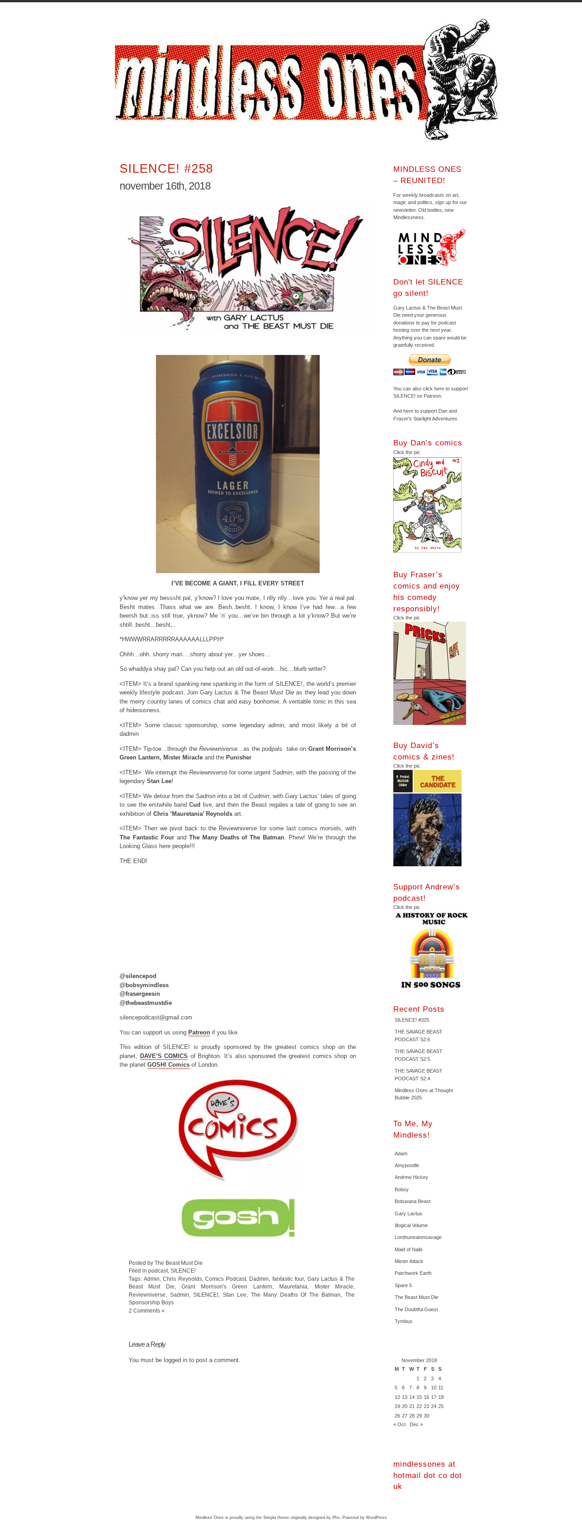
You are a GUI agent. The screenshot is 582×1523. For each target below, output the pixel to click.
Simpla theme (276, 1517)
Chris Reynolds (182, 1279)
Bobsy (402, 1189)
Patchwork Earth (413, 1273)
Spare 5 (403, 1285)
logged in (175, 1360)
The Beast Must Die (416, 1297)
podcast (158, 1270)
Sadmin (179, 1295)
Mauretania (293, 1286)
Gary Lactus (408, 1213)
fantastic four (288, 1279)
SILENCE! (183, 1270)
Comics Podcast (225, 1279)
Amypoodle (407, 1165)
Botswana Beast (413, 1201)
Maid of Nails (409, 1249)
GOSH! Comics (168, 1064)
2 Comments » (147, 1310)
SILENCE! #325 (412, 1020)
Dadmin (259, 1279)
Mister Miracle (334, 1286)
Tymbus (403, 1321)
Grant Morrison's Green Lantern (226, 1286)
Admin (152, 1279)
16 (426, 1397)
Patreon (199, 1032)
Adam (401, 1153)
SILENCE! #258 (166, 168)
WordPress (376, 1517)
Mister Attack (409, 1261)
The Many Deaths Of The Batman (296, 1295)
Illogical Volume (411, 1225)
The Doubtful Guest (416, 1309)
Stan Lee (235, 1295)
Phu (336, 1517)
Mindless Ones (309, 79)
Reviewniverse (147, 1295)
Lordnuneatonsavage (418, 1237)
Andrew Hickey (411, 1177)
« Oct (399, 1424)
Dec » (416, 1424)
